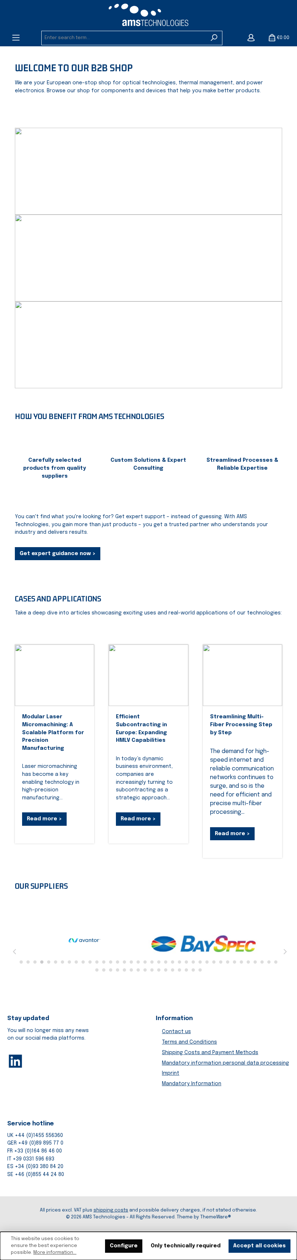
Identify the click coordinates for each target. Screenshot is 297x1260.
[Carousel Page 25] (186, 962)
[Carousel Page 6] (55, 962)
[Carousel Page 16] (124, 962)
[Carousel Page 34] (248, 962)
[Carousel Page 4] (41, 962)
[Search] (214, 38)
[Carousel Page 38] (275, 962)
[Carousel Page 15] (117, 962)
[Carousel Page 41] (110, 970)
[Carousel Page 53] (193, 970)
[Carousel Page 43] (124, 970)
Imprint (170, 1073)
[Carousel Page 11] (90, 962)
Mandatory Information (191, 1083)
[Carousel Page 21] (158, 962)
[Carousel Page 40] (103, 970)
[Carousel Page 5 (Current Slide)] (48, 962)
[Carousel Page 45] (138, 970)
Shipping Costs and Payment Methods (210, 1052)
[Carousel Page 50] (172, 970)
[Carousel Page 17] (131, 962)
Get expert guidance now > (58, 553)
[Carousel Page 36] (262, 962)
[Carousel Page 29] (214, 962)
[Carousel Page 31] (227, 962)
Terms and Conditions (189, 1042)
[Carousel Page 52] (186, 970)
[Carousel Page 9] (76, 962)
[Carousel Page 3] (35, 962)
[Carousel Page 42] (117, 970)
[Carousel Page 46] (145, 970)
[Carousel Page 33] (241, 962)
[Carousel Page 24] (179, 962)
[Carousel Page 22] (165, 962)
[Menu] (16, 38)
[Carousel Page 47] (152, 970)
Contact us (176, 1031)
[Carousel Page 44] (131, 970)
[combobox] (123, 38)
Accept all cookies (259, 1245)
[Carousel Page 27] (200, 962)
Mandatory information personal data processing (225, 1063)
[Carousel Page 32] (234, 962)
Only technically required (186, 1245)
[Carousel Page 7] (62, 962)
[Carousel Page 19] (145, 962)
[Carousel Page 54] (200, 970)
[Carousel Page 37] (269, 962)
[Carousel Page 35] (255, 962)
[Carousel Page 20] (152, 962)
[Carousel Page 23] (172, 962)
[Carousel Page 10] (83, 962)
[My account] (251, 38)
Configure (124, 1245)
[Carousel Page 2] (28, 962)
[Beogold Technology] (140, 942)
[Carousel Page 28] (207, 962)
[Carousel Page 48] (158, 970)
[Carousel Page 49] (165, 970)
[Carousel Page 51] (179, 970)
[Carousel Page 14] (110, 962)
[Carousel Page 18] (138, 962)
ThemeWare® (215, 1217)
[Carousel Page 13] (103, 962)
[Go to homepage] (148, 15)
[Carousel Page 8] (69, 962)
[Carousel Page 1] (21, 962)
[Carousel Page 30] (220, 962)
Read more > (44, 818)
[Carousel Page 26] (193, 962)
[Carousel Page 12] (97, 962)
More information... (54, 1252)
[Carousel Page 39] (97, 970)
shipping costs (110, 1210)
